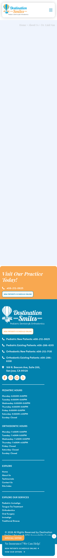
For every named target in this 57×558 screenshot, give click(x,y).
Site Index (6, 485)
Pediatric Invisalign (11, 502)
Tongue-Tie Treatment (12, 506)
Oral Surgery (8, 513)
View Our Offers (14, 551)
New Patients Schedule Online (18, 294)
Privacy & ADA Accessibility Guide (32, 535)
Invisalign (6, 517)
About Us (33, 25)
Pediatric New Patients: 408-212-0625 (28, 339)
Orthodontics (8, 510)
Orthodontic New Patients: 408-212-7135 (29, 351)
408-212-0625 (15, 288)
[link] (4, 377)
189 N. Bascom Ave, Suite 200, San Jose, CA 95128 (23, 368)
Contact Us (7, 482)
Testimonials (8, 478)
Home (22, 25)
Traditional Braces (11, 520)
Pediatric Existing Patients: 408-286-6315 (30, 345)
